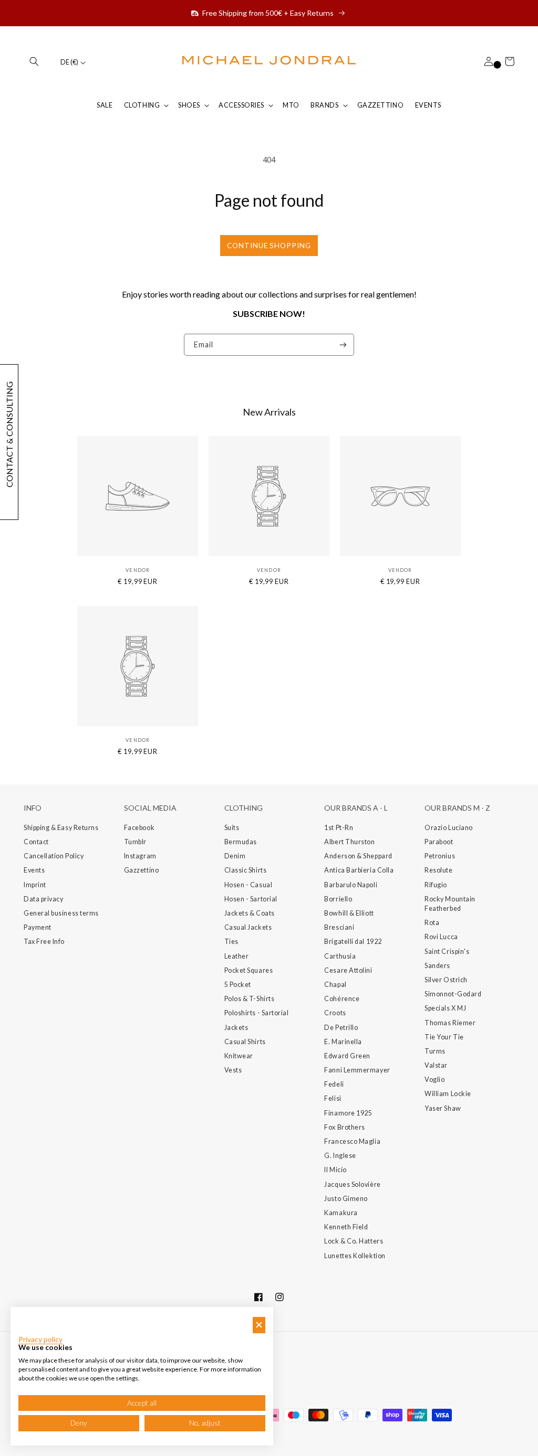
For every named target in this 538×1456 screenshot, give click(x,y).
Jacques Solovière (352, 1184)
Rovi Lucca (441, 937)
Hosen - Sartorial (250, 899)
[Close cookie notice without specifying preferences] (259, 1325)
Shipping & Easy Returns (61, 828)
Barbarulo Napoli (350, 885)
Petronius (440, 856)
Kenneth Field (346, 1227)
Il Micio (335, 1170)
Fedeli (334, 1084)
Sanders (437, 966)
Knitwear (238, 1056)
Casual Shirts (245, 1042)
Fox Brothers (344, 1127)
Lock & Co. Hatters (353, 1241)
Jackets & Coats (249, 913)
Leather (236, 956)
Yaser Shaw (443, 1108)
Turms (435, 1051)
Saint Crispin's (447, 951)
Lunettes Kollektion (354, 1256)
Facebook (139, 828)
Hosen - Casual (248, 885)
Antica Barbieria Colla (359, 870)
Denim (235, 856)
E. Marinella (342, 1042)
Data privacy (43, 899)
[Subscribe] (343, 345)
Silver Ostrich (446, 980)
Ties (231, 941)
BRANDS (324, 105)
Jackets (236, 1028)
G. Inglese (340, 1156)
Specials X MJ (445, 1008)
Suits (232, 828)
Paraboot (439, 842)
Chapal (335, 985)
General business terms (61, 913)
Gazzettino (141, 870)
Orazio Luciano (449, 828)
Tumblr (135, 842)
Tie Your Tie (444, 1037)
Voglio (434, 1079)
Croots (335, 1013)
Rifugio (436, 885)
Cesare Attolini (348, 970)
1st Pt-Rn (338, 828)
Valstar (436, 1065)
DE (69, 62)
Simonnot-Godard (453, 994)
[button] (34, 61)
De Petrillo (341, 1028)
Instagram (140, 856)
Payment (37, 927)
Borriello (338, 899)
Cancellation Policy (54, 856)
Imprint (35, 885)
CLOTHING (142, 105)
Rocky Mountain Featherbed (450, 903)
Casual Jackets (248, 927)
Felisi (332, 1098)
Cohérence (341, 999)
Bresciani (339, 927)
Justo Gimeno (345, 1199)
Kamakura (340, 1213)
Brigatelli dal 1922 (352, 941)
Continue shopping (269, 245)
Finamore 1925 (348, 1113)
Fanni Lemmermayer (357, 1070)
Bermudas (240, 842)
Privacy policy (40, 1339)
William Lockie (448, 1094)
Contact (36, 842)
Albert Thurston (349, 842)
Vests (233, 1070)
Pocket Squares (248, 970)
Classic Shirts (245, 870)
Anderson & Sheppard (358, 856)
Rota (432, 923)
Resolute (438, 870)
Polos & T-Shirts (249, 999)
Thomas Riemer (450, 1023)
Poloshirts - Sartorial (256, 1013)
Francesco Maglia (352, 1141)
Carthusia (340, 956)
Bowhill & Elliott (349, 913)
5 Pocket (237, 985)
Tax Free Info (44, 941)
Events (34, 870)
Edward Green (347, 1056)
